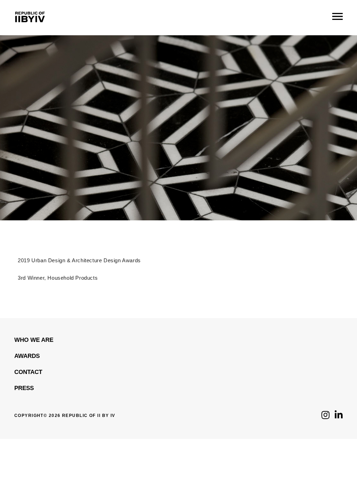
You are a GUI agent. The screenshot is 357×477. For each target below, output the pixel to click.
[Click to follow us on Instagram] (325, 416)
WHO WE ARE (33, 340)
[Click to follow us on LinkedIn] (339, 416)
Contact (28, 372)
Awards (27, 356)
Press (24, 388)
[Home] (30, 28)
